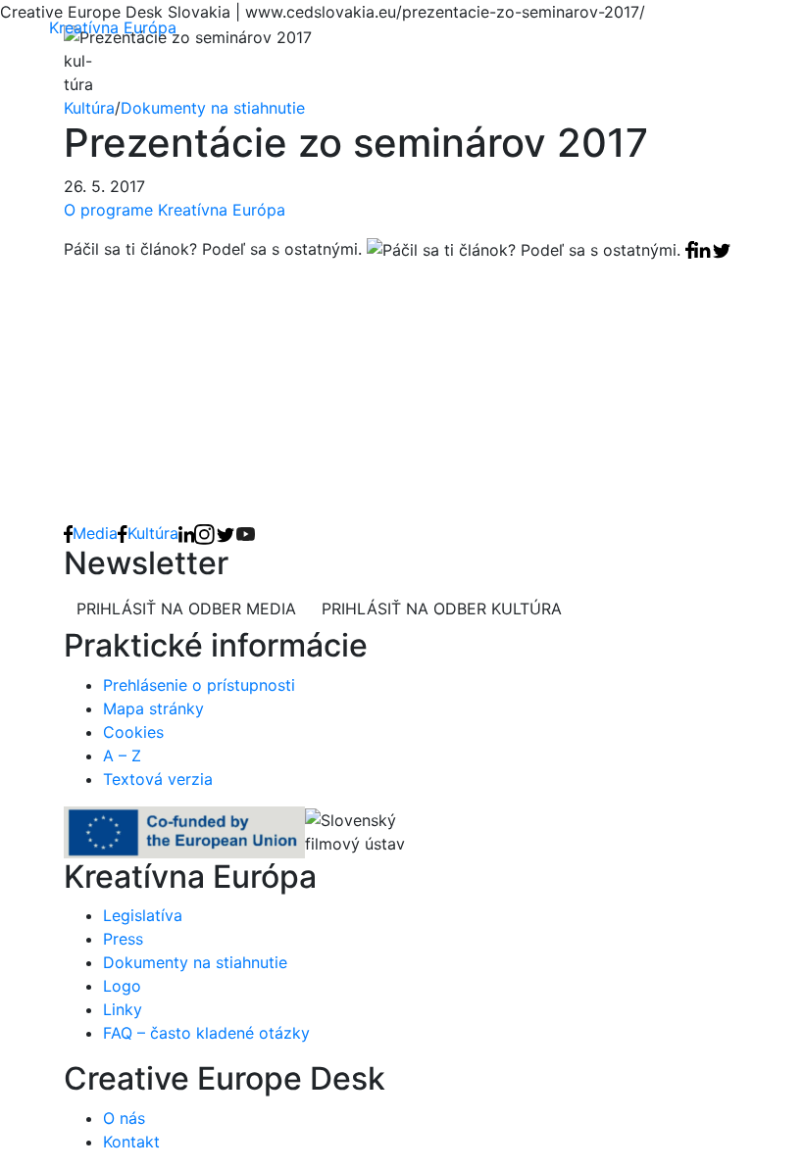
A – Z (122, 755)
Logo (122, 986)
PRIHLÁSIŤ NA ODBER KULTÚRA (442, 608)
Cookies (133, 732)
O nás (124, 1118)
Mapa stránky (153, 708)
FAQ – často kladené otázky (206, 1033)
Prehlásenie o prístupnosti (199, 685)
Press (123, 939)
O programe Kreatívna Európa (174, 209)
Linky (122, 1009)
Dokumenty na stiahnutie (213, 108)
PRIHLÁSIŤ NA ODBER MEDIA (186, 608)
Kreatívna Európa (112, 27)
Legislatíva (142, 915)
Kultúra (89, 108)
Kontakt (131, 1141)
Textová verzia (158, 779)
